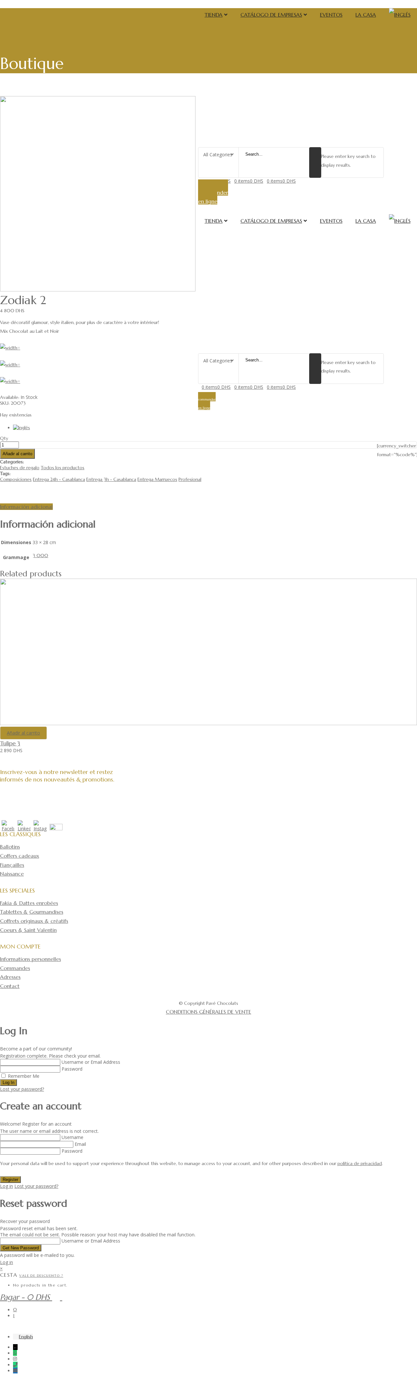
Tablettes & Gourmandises (31, 911)
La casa (365, 14)
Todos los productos (62, 468)
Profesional (190, 479)
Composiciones (16, 479)
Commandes (15, 968)
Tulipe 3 (10, 743)
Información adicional (26, 506)
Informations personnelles (30, 959)
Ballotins (10, 846)
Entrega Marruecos (157, 479)
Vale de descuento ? (41, 1275)
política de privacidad (360, 1163)
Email (80, 1144)
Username (72, 1137)
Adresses (10, 977)
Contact (10, 986)
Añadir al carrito (17, 453)
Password (72, 1069)
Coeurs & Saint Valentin (28, 930)
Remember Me (23, 1076)
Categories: (12, 462)
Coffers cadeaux (19, 855)
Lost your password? (22, 1089)
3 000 (40, 555)
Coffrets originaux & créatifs (34, 921)
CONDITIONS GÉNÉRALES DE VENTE (208, 1011)
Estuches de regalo (19, 468)
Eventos (331, 14)
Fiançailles (12, 865)
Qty (4, 438)
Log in (6, 1186)
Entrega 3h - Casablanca (111, 479)
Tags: (5, 473)
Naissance (12, 873)
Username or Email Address (91, 1062)
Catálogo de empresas (271, 14)
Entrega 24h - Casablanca (59, 479)
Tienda (214, 14)
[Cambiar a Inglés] (399, 14)
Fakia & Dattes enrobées (29, 903)
